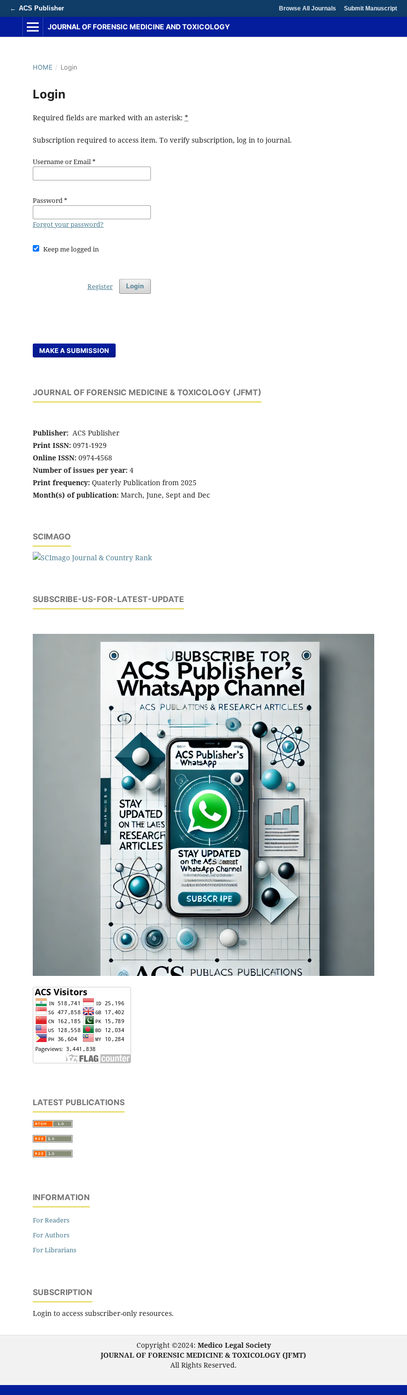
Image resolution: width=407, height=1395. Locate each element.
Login (135, 286)
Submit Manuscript (370, 8)
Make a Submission (74, 350)
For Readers (51, 1220)
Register (100, 286)
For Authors (51, 1234)
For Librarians (54, 1249)
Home (43, 67)
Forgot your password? (68, 224)
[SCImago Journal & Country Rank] (92, 557)
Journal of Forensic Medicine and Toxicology (139, 26)
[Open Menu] (33, 27)
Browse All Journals (307, 8)
